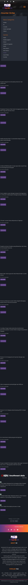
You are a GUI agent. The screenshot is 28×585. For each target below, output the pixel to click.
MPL (3, 572)
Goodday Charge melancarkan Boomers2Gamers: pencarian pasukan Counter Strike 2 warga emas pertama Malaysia (13, 330)
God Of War (6, 54)
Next (16, 521)
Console (5, 26)
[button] (24, 6)
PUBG (4, 37)
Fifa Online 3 (6, 48)
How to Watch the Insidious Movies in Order (10, 506)
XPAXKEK (6, 572)
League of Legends (7, 44)
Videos (4, 31)
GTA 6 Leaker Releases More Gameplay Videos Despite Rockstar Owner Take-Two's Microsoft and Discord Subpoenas (13, 485)
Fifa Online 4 (6, 50)
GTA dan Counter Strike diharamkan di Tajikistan (11, 220)
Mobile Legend (6, 39)
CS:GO (4, 52)
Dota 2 (4, 42)
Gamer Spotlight (7, 29)
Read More (3, 87)
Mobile (4, 22)
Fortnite (5, 57)
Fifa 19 (4, 46)
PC (4, 24)
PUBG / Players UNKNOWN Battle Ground (14, 575)
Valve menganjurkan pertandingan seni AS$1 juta (11, 384)
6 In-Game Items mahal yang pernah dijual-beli (11, 437)
